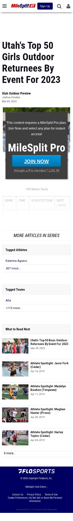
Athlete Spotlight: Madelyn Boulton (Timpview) (48, 388)
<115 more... (14, 308)
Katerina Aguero (16, 261)
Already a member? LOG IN (36, 170)
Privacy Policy (34, 494)
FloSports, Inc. (46, 478)
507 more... (13, 268)
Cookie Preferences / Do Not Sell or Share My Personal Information (35, 499)
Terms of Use (51, 494)
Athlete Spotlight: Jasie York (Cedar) (49, 365)
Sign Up (45, 6)
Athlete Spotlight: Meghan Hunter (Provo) (47, 411)
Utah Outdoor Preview (16, 93)
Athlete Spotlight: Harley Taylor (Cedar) (46, 434)
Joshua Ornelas (11, 97)
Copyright (33, 478)
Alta (8, 300)
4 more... (9, 453)
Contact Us (17, 494)
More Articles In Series (36, 235)
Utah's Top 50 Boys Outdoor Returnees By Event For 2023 (49, 342)
